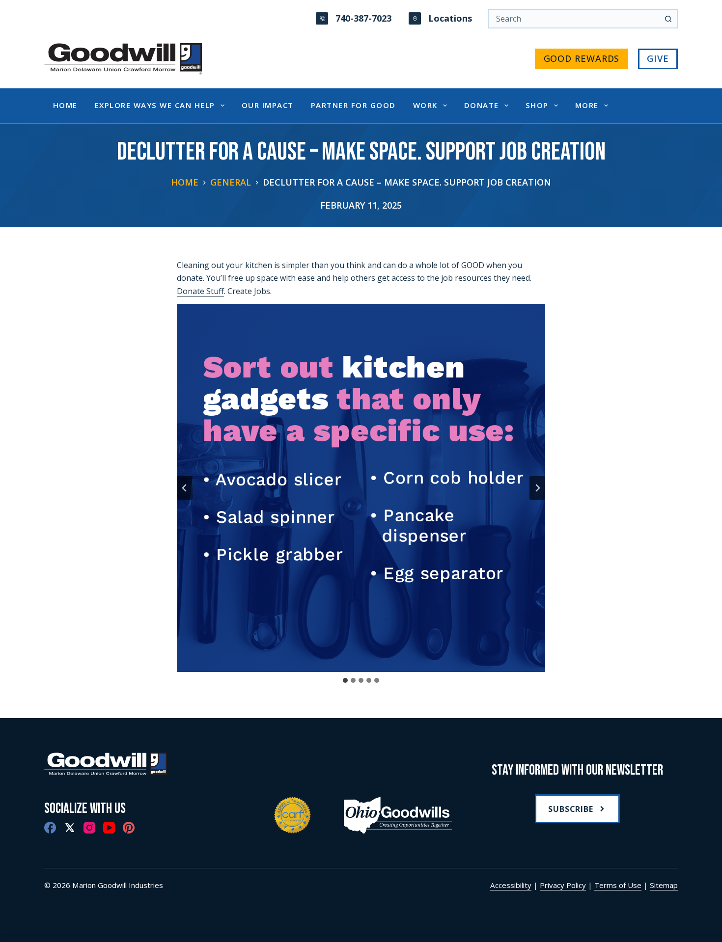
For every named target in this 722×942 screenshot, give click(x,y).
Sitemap (664, 885)
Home (65, 105)
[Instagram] (89, 828)
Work (425, 105)
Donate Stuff (200, 291)
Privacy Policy (563, 885)
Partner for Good (353, 105)
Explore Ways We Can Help (155, 105)
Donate (481, 105)
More (587, 105)
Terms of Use (617, 885)
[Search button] (668, 18)
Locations (450, 18)
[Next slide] (537, 488)
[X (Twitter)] (70, 828)
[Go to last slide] (185, 488)
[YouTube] (109, 828)
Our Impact (268, 105)
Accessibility (510, 885)
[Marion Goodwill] (144, 765)
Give (658, 58)
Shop (537, 105)
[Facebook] (50, 828)
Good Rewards (582, 58)
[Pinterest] (129, 828)
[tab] (345, 680)
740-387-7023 (363, 18)
